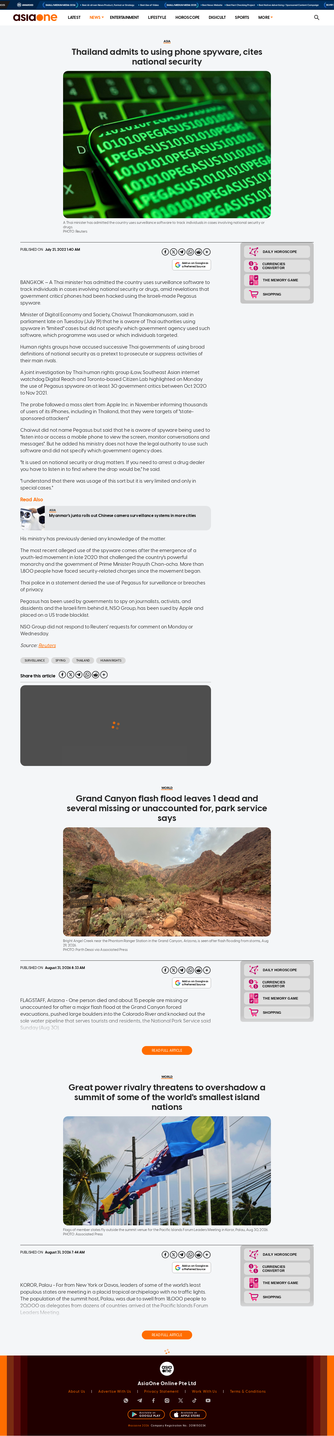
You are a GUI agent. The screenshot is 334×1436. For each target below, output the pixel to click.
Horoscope (188, 17)
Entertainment (124, 17)
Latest (74, 17)
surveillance (35, 660)
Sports (242, 17)
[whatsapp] (190, 252)
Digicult (217, 17)
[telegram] (182, 252)
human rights (110, 660)
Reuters (47, 645)
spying (61, 660)
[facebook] (165, 252)
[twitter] (173, 252)
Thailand (83, 660)
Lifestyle (157, 17)
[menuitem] (74, 18)
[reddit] (198, 252)
